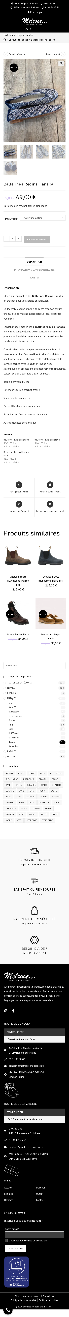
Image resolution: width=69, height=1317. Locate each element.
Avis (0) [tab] (34, 277)
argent (9, 773)
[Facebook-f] (13, 1011)
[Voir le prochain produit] (63, 54)
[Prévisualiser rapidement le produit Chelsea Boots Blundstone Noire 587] (64, 546)
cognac (10, 791)
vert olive (47, 820)
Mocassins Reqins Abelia (51, 636)
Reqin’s (12, 742)
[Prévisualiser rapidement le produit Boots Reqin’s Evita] (31, 604)
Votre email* (12, 1229)
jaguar (42, 791)
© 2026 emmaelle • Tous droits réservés (34, 1306)
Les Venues (14, 737)
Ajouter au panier (36, 239)
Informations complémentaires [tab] (34, 269)
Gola (11, 729)
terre (55, 814)
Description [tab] (34, 261)
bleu (42, 773)
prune (48, 808)
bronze (42, 779)
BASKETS (11, 751)
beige (21, 773)
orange (36, 808)
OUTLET (11, 756)
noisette (44, 802)
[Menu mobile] (41, 29)
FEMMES (11, 687)
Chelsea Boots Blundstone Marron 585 (18, 580)
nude (56, 802)
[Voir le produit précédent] (6, 54)
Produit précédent (17, 54)
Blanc (32, 773)
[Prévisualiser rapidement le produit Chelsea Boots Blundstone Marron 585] (31, 546)
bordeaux (28, 779)
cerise (44, 785)
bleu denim (56, 773)
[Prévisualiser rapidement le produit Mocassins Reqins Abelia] (64, 604)
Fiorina (12, 720)
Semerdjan (14, 746)
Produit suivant (53, 54)
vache (9, 820)
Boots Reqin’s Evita (18, 634)
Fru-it (11, 724)
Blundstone (14, 711)
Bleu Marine (12, 779)
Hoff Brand (14, 733)
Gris (31, 791)
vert (19, 820)
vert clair (32, 820)
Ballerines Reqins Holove (47, 439)
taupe (44, 814)
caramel (31, 785)
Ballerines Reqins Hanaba (43, 39)
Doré (21, 791)
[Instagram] (6, 1011)
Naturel (10, 802)
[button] (61, 63)
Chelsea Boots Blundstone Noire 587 (50, 578)
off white (11, 808)
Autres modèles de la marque (20, 422)
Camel (18, 785)
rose (21, 814)
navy (21, 802)
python (10, 814)
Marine (43, 796)
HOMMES (11, 693)
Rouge (32, 814)
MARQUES (11, 698)
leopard (30, 796)
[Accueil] (5, 39)
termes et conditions (36, 1240)
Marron (56, 796)
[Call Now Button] (8, 1309)
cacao (55, 779)
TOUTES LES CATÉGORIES (19, 682)
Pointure (11, 219)
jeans (8, 796)
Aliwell (12, 703)
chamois (56, 785)
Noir (31, 802)
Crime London (15, 716)
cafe (8, 785)
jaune (54, 791)
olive (24, 808)
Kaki (18, 796)
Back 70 (12, 707)
